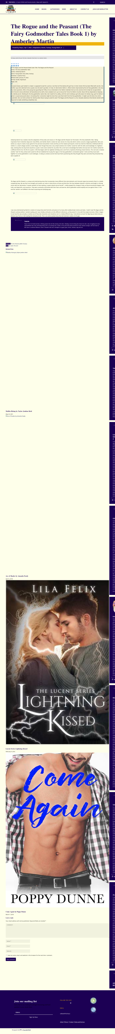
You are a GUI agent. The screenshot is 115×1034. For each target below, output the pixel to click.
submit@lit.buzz (65, 1014)
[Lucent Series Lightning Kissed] (57, 662)
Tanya (21, 48)
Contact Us (85, 9)
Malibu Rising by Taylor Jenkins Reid (19, 411)
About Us (73, 9)
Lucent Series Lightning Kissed (16, 749)
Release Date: (15, 77)
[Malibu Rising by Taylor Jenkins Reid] (57, 329)
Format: (13, 79)
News (64, 9)
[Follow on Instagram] (64, 1003)
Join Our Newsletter (100, 9)
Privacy (66, 1022)
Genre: (13, 73)
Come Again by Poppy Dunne (16, 912)
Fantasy (48, 48)
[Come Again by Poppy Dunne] (57, 830)
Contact (71, 1022)
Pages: (13, 81)
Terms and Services (79, 1022)
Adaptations (37, 48)
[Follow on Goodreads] (70, 1003)
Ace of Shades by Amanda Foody (17, 576)
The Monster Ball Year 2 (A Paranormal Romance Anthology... (33, 2)
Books (44, 9)
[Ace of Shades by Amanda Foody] (57, 493)
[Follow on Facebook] (60, 1003)
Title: (36, 67)
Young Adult (56, 48)
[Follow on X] (67, 1003)
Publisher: (14, 75)
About (61, 1022)
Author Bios (55, 9)
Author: (13, 71)
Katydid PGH (27, 1030)
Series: (13, 69)
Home (37, 9)
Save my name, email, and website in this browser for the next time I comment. (30, 955)
